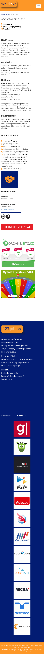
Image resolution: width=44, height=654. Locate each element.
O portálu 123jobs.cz (9, 356)
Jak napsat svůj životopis (11, 339)
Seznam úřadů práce (10, 342)
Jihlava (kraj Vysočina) (12, 27)
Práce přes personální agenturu (14, 345)
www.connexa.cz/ (7, 209)
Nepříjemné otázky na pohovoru (15, 362)
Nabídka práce (5, 14)
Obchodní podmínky (9, 373)
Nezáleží (6, 29)
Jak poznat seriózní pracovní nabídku (16, 359)
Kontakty (5, 370)
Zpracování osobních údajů (12, 376)
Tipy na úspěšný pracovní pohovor (16, 348)
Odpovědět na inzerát (17, 226)
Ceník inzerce (6, 379)
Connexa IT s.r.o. (9, 24)
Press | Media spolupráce (12, 365)
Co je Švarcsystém (8, 352)
